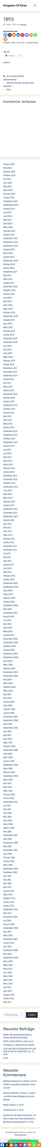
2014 (21, 1105)
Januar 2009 (9, 601)
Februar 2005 (9, 668)
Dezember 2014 (10, 431)
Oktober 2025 (9, 175)
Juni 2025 (7, 182)
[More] (5, 39)
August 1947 (8, 994)
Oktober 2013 (9, 483)
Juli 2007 (7, 620)
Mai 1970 (7, 913)
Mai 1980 (7, 883)
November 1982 (10, 872)
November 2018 (10, 342)
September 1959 (10, 957)
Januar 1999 (8, 713)
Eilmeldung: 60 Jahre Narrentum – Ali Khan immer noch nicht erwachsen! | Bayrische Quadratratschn (19, 1118)
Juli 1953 (7, 987)
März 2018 (7, 357)
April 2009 (7, 590)
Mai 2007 (7, 624)
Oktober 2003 (9, 687)
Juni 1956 (7, 972)
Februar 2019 (9, 331)
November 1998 (10, 716)
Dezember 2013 (10, 475)
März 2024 (8, 227)
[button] (23, 1142)
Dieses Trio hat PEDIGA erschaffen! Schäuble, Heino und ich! (20, 1084)
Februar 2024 (9, 231)
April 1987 (7, 839)
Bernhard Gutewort (11, 1081)
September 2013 (10, 486)
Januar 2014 (8, 472)
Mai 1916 (7, 1002)
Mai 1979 (7, 887)
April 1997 (7, 739)
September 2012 (10, 516)
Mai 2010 (7, 572)
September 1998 (10, 720)
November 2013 (10, 479)
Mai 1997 (7, 735)
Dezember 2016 (10, 394)
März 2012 (7, 535)
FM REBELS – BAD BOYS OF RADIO (18, 1045)
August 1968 (8, 924)
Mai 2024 (7, 220)
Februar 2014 (9, 468)
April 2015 (7, 420)
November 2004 (10, 672)
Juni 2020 (7, 297)
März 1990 (8, 824)
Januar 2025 (8, 197)
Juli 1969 (7, 920)
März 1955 (7, 980)
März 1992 (8, 791)
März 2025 (8, 190)
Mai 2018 (7, 349)
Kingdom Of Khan (15, 5)
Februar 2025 (9, 194)
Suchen (31, 1015)
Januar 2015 (8, 427)
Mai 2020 (7, 301)
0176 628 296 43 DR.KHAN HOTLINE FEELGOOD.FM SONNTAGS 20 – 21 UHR (19, 1051)
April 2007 (7, 627)
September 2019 (10, 316)
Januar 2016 (8, 401)
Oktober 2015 (9, 409)
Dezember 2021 (10, 271)
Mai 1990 (7, 816)
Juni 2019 (7, 323)
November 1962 (10, 939)
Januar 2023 (8, 257)
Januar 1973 (8, 902)
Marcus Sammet (10, 1093)
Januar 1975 (8, 891)
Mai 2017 (7, 383)
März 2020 (8, 309)
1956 (8, 89)
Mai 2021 (7, 275)
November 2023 (10, 242)
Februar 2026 (9, 171)
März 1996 (8, 757)
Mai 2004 (7, 679)
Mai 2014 (7, 457)
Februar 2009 (9, 598)
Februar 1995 (9, 772)
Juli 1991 (7, 805)
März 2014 (8, 464)
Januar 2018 (8, 364)
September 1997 (10, 727)
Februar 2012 (9, 538)
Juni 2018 (7, 346)
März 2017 (7, 386)
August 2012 (8, 520)
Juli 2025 (7, 179)
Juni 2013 (7, 490)
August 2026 (9, 164)
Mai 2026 (7, 168)
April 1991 (7, 813)
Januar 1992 (8, 798)
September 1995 (10, 765)
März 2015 (7, 423)
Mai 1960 (7, 954)
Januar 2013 (8, 505)
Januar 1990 (8, 828)
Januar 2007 (8, 635)
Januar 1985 (8, 861)
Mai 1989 (7, 831)
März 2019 (8, 327)
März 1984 (8, 865)
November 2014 (10, 435)
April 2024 (7, 223)
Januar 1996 (8, 761)
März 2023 (8, 253)
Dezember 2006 (10, 639)
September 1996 (10, 750)
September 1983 (10, 868)
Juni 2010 (7, 568)
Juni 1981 (7, 876)
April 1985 (7, 854)
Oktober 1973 (9, 898)
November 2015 (10, 405)
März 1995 (8, 768)
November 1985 (10, 850)
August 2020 (9, 294)
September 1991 (10, 802)
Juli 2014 (7, 449)
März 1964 (8, 935)
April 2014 (7, 461)
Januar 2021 (8, 283)
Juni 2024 (7, 216)
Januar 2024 (8, 234)
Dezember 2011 (10, 546)
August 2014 (8, 446)
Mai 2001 (7, 694)
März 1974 (7, 894)
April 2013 (7, 494)
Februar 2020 (9, 312)
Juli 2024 (7, 212)
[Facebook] (5, 35)
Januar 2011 (8, 564)
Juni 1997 (7, 731)
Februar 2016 (9, 398)
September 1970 (10, 909)
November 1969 (10, 917)
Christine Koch (9, 1110)
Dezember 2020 (10, 286)
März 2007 (8, 631)
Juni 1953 (7, 991)
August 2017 (8, 379)
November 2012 (10, 512)
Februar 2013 (9, 501)
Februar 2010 (9, 575)
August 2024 (9, 208)
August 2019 (8, 320)
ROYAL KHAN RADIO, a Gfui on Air (18, 1041)
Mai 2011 (7, 557)
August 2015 (8, 412)
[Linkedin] (18, 35)
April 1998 (7, 724)
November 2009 (10, 583)
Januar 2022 (8, 268)
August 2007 (9, 616)
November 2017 (10, 372)
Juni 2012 (7, 524)
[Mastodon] (27, 35)
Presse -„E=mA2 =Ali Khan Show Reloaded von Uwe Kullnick (19, 1096)
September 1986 (10, 842)
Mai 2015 (7, 416)
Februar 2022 (9, 264)
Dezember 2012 (10, 509)
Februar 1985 (9, 857)
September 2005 (10, 657)
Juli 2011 (7, 553)
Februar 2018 (9, 360)
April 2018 (7, 353)
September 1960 (10, 950)
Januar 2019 (8, 334)
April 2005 (7, 661)
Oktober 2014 (9, 438)
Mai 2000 (7, 698)
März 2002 (8, 690)
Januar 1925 (8, 998)
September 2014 (10, 442)
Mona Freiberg (9, 1105)
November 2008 (10, 605)
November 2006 (10, 642)
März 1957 (7, 969)
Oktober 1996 (9, 746)
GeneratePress (20, 1135)
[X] (10, 35)
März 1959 (8, 961)
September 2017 (10, 375)
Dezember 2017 (10, 368)
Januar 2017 (8, 390)
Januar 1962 (8, 943)
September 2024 (10, 205)
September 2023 (10, 245)
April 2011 (7, 561)
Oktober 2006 (9, 646)
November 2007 (10, 613)
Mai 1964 (7, 931)
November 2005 (10, 653)
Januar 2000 (9, 702)
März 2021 (7, 279)
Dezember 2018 (10, 338)
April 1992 (7, 787)
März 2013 (8, 498)
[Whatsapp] (35, 35)
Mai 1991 (7, 809)
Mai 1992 (7, 783)
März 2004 (8, 683)
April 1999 (7, 705)
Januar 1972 (8, 905)
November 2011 (10, 550)
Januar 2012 (8, 542)
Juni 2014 (7, 453)
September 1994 (10, 776)
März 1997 (8, 742)
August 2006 (9, 650)
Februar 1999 (9, 709)
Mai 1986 (7, 846)
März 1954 (8, 983)
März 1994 (8, 779)
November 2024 (10, 201)
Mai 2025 (7, 186)
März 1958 (7, 965)
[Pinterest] (22, 35)
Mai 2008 (7, 609)
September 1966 (10, 928)
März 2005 (8, 664)
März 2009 (8, 594)
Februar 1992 (9, 794)
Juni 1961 (7, 946)
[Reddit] (14, 35)
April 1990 (7, 820)
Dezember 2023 (10, 238)
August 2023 (9, 249)
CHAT (5, 1058)
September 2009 (10, 587)
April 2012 (7, 531)
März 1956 (8, 976)
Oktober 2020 (9, 290)
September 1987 (10, 835)
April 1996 (7, 753)
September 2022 (10, 260)
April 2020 (7, 305)
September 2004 (10, 676)
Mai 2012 (7, 527)
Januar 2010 (8, 579)
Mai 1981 (7, 880)
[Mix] (31, 35)
